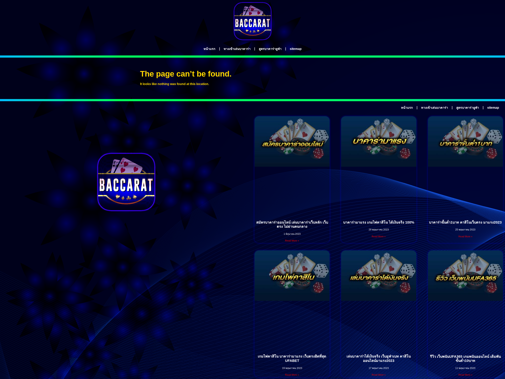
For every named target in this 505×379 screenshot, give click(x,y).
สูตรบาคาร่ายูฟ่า (270, 49)
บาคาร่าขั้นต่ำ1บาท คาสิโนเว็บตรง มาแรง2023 (465, 222)
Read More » (292, 240)
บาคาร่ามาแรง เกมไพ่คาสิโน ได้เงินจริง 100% (378, 222)
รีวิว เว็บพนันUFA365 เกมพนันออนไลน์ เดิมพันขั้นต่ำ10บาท (465, 359)
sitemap (296, 49)
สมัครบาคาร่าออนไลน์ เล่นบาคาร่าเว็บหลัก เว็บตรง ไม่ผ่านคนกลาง (292, 224)
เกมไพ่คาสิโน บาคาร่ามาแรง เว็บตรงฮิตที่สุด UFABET (292, 358)
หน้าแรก (209, 49)
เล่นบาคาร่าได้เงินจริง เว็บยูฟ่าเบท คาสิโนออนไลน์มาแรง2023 (379, 358)
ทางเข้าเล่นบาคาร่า (237, 49)
